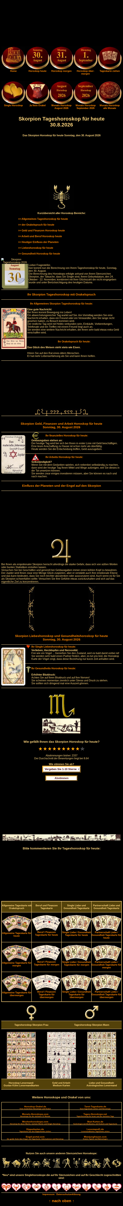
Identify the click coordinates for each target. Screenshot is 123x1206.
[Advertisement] (61, 23)
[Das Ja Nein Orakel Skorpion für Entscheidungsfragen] (37, 103)
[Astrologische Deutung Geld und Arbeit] (61, 1077)
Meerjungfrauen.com (95, 1137)
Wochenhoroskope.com (35, 1122)
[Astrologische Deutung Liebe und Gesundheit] (101, 1076)
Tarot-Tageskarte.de (95, 1107)
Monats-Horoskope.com (35, 1115)
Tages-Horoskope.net (95, 1115)
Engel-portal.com (35, 1137)
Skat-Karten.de (95, 1122)
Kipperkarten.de (35, 1130)
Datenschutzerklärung (68, 1194)
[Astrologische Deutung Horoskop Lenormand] (21, 1078)
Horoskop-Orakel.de (35, 1107)
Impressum (48, 1194)
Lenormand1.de (95, 1130)
